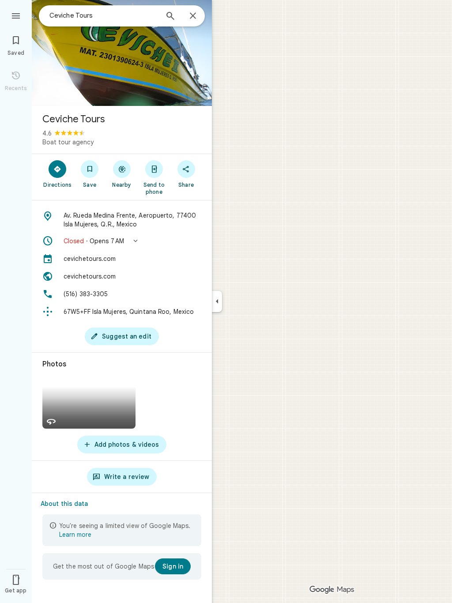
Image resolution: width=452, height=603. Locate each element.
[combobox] (103, 15)
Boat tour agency (68, 142)
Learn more (75, 535)
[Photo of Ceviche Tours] (122, 53)
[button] (122, 241)
